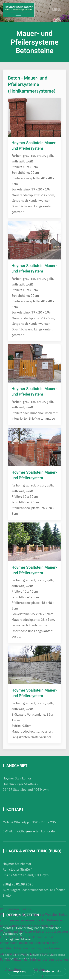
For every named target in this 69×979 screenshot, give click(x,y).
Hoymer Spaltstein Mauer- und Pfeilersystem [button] (34, 145)
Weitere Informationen (25, 976)
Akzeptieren (13, 969)
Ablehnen (40, 969)
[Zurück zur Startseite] (18, 10)
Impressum (52, 976)
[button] (59, 10)
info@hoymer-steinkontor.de (34, 831)
